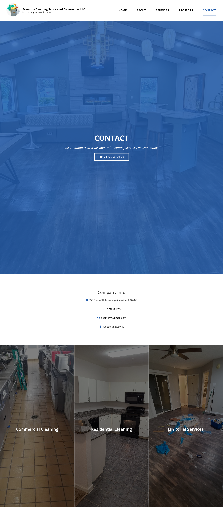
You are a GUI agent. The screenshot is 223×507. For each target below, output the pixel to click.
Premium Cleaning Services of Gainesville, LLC (53, 9)
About (141, 10)
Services (162, 10)
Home (123, 10)
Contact (209, 10)
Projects (186, 10)
